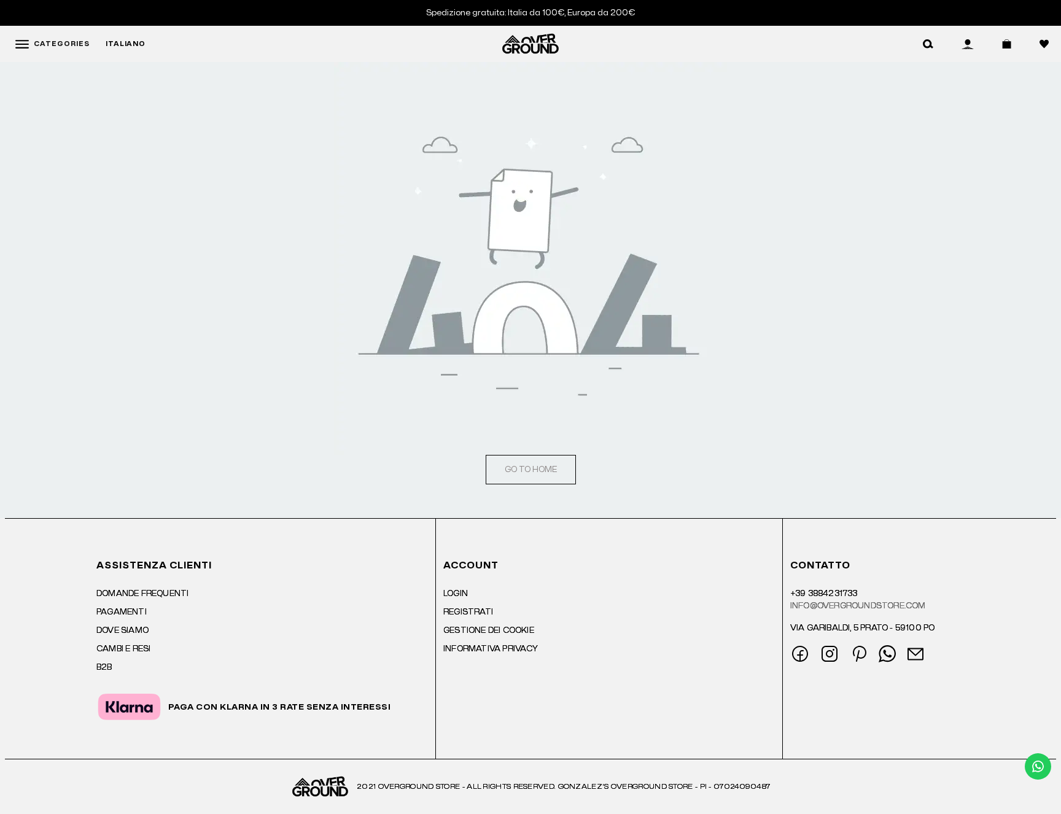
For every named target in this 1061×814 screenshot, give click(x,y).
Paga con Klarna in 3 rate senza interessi (279, 707)
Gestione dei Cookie (488, 630)
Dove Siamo (122, 630)
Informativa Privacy (490, 649)
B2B (104, 667)
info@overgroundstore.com (858, 606)
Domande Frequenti (142, 593)
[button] (928, 44)
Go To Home (531, 469)
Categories (62, 44)
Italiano (126, 44)
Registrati (468, 612)
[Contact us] (1038, 766)
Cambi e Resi (123, 649)
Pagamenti (121, 612)
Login (455, 593)
